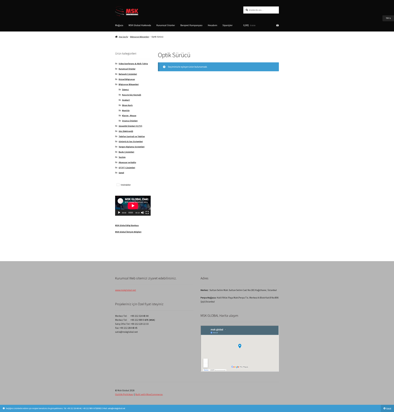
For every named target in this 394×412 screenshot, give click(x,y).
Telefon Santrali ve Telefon (132, 136)
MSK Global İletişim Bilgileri (128, 231)
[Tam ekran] (147, 212)
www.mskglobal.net (125, 290)
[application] (133, 206)
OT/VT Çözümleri (127, 167)
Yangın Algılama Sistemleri (132, 146)
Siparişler (228, 25)
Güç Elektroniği (126, 131)
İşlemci (125, 89)
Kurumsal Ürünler (165, 25)
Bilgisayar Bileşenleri (139, 36)
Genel (121, 172)
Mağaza (119, 25)
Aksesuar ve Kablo (127, 162)
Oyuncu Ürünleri (130, 120)
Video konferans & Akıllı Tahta (133, 63)
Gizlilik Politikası (124, 394)
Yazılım (122, 157)
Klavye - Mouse (129, 115)
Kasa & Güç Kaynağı (131, 94)
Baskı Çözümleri (126, 152)
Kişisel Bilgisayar (127, 79)
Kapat (388, 408)
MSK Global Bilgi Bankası (127, 225)
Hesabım (212, 25)
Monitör (126, 110)
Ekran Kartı (127, 105)
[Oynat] (119, 212)
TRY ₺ (386, 18)
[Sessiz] (142, 212)
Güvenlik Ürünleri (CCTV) (130, 126)
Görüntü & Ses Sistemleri (131, 141)
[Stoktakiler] (118, 184)
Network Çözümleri (128, 74)
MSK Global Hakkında (140, 25)
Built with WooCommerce (149, 394)
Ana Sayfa (123, 36)
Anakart (126, 100)
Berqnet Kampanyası (191, 25)
